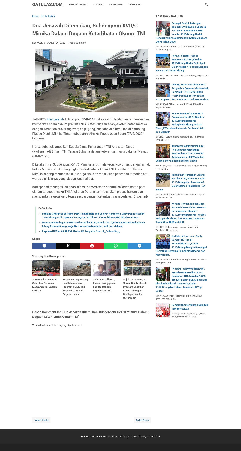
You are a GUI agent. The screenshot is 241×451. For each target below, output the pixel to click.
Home (84, 436)
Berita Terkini (78, 4)
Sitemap (124, 436)
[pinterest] (92, 246)
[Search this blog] (206, 4)
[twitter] (68, 246)
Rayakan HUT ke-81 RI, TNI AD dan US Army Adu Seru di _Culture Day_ (81, 231)
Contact (112, 436)
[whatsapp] (116, 246)
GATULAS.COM (47, 4)
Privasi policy (139, 436)
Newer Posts (41, 420)
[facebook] (44, 246)
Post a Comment (77, 42)
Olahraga (115, 4)
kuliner (98, 4)
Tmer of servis (98, 436)
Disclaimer (154, 436)
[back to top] (233, 443)
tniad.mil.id (55, 119)
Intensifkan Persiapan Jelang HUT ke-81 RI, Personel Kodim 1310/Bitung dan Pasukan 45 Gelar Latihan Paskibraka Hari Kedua (180, 182)
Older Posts (142, 420)
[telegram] (139, 246)
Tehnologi (135, 4)
